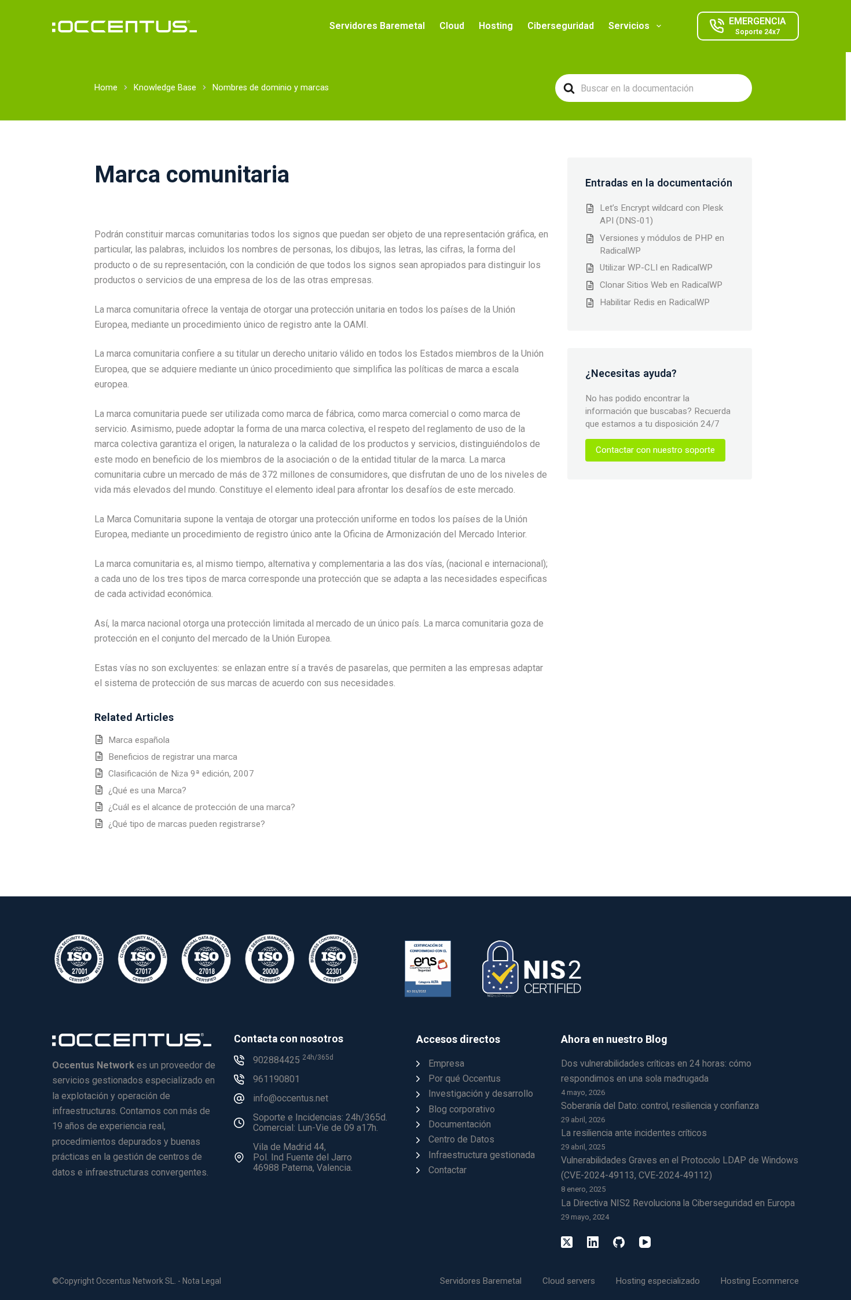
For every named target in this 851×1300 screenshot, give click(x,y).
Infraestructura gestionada (481, 1154)
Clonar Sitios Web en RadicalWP (661, 285)
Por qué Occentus (464, 1078)
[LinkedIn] (593, 1242)
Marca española (139, 740)
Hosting (496, 25)
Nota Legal (201, 1281)
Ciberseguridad (560, 25)
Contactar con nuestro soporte (655, 450)
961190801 (276, 1079)
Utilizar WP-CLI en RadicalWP (656, 267)
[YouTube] (645, 1242)
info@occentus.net (290, 1098)
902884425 (293, 1059)
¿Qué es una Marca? (147, 790)
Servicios (629, 25)
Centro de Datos (461, 1139)
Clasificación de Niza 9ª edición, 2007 (181, 773)
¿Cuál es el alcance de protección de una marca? (201, 807)
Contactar (447, 1170)
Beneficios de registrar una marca (172, 757)
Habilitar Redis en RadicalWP (655, 302)
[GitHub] (619, 1242)
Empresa (446, 1063)
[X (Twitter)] (567, 1242)
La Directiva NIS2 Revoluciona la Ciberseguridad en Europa (678, 1203)
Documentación (459, 1124)
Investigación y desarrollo (480, 1093)
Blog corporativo (461, 1109)
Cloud (451, 25)
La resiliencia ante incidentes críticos (634, 1132)
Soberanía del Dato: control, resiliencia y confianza (660, 1105)
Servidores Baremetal (377, 25)
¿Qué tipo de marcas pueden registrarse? (186, 824)
